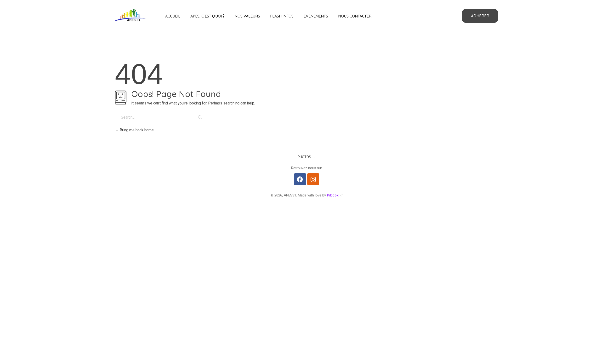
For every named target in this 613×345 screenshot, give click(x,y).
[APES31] (130, 15)
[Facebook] (300, 179)
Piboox (333, 195)
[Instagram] (313, 179)
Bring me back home (136, 130)
